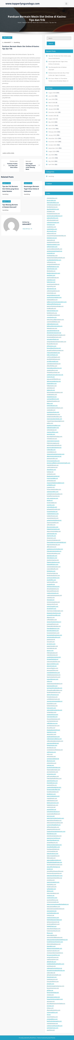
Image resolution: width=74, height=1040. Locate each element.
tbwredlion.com (51, 946)
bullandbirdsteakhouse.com (54, 862)
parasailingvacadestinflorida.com (56, 970)
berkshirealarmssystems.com (55, 392)
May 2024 (51, 161)
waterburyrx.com (51, 732)
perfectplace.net (51, 480)
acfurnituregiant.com (52, 220)
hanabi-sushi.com (51, 886)
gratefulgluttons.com (52, 513)
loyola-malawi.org (51, 502)
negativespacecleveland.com (54, 683)
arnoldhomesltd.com (52, 361)
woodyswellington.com (53, 924)
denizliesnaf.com (51, 747)
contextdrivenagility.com (53, 615)
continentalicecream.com (53, 566)
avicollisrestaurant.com (53, 725)
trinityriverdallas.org (52, 478)
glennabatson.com (52, 558)
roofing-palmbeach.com (53, 357)
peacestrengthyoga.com (53, 829)
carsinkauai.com (51, 966)
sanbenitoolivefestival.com (54, 520)
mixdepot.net (50, 895)
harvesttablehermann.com (54, 337)
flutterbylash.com (51, 977)
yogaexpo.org (51, 487)
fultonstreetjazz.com (52, 310)
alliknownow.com (51, 547)
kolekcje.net (50, 472)
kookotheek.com (51, 293)
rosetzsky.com (51, 597)
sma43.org (50, 869)
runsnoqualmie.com (52, 851)
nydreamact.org (51, 262)
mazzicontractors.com (53, 917)
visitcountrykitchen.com (53, 661)
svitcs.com (50, 754)
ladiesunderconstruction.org (54, 326)
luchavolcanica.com (52, 705)
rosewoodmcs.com (52, 897)
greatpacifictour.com (52, 714)
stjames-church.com (52, 604)
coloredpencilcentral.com (53, 363)
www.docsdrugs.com (52, 853)
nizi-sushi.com (51, 641)
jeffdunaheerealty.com (53, 827)
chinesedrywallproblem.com (54, 690)
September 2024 (53, 148)
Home (19, 22)
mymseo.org (50, 1006)
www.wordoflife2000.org (54, 379)
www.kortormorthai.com (53, 838)
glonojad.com (50, 600)
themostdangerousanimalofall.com (56, 542)
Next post (28, 161)
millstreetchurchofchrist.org (54, 968)
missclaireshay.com (52, 198)
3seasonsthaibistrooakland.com (55, 483)
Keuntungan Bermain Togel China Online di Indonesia (31, 188)
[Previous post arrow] (4, 165)
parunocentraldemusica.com (54, 937)
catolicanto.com (51, 474)
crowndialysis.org (51, 452)
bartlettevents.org (52, 313)
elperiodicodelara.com (53, 202)
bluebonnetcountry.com (53, 273)
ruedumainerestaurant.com (54, 595)
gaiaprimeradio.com (52, 646)
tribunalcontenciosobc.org (54, 551)
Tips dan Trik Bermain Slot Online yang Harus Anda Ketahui (10, 188)
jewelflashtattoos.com (53, 266)
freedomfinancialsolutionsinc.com (56, 831)
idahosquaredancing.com (54, 381)
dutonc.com (50, 650)
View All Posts (26, 229)
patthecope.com (51, 752)
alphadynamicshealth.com (54, 975)
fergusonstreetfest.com (53, 955)
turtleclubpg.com (51, 712)
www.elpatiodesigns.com (53, 928)
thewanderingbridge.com (54, 626)
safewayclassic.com (52, 246)
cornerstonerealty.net (53, 902)
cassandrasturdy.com (52, 518)
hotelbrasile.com (51, 308)
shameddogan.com (52, 783)
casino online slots (8, 153)
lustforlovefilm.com (52, 582)
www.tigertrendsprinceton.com (55, 818)
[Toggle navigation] (66, 3)
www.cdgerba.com (52, 935)
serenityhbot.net (51, 809)
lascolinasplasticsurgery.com (54, 864)
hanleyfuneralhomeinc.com (54, 416)
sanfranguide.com (52, 533)
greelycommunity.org (53, 593)
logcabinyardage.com (53, 792)
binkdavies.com (51, 571)
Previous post (13, 161)
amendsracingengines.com (54, 836)
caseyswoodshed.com (53, 743)
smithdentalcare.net (52, 1023)
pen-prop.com (51, 816)
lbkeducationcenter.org (53, 476)
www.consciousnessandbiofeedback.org (58, 904)
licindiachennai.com (52, 207)
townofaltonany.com (52, 679)
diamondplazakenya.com (53, 944)
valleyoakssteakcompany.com (55, 741)
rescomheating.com (52, 1017)
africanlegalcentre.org (53, 588)
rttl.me (49, 1014)
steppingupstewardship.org (54, 878)
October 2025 (52, 115)
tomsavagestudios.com (53, 461)
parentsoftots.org (52, 785)
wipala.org (50, 500)
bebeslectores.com (52, 328)
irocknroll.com (51, 377)
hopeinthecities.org (52, 511)
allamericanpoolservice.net (54, 456)
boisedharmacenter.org (53, 496)
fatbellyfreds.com (51, 926)
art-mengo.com (51, 644)
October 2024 (52, 145)
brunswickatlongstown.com (54, 635)
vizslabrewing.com (52, 394)
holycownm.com (51, 708)
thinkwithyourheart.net (53, 372)
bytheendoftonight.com (53, 509)
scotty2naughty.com (52, 606)
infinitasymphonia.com (53, 586)
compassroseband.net (53, 758)
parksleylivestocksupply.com (54, 494)
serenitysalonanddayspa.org (54, 216)
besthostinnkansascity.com (54, 1021)
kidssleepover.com (52, 238)
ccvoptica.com (51, 880)
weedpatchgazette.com (53, 401)
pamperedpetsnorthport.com (55, 408)
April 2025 (51, 125)
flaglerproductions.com (53, 562)
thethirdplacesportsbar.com (54, 919)
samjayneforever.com (52, 957)
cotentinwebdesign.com (53, 321)
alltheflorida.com (51, 961)
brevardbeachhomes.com (54, 348)
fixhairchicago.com (52, 745)
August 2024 (52, 151)
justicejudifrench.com (52, 624)
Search (51, 43)
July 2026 (51, 96)
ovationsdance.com (52, 467)
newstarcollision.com (52, 432)
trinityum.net (50, 915)
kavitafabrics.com (51, 703)
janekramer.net (51, 639)
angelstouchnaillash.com (53, 425)
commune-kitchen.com (53, 577)
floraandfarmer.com (52, 344)
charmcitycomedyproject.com (55, 611)
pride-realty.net (51, 972)
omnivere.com (51, 224)
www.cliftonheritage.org (53, 867)
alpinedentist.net (51, 288)
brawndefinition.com (52, 564)
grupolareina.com (51, 317)
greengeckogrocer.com (53, 441)
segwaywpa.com (51, 774)
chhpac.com (50, 1008)
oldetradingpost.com (52, 324)
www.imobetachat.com (53, 796)
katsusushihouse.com (53, 591)
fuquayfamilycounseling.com (55, 999)
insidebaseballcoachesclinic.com (55, 964)
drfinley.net (50, 990)
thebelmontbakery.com (53, 244)
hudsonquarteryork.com (53, 930)
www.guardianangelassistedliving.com (57, 939)
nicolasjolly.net (51, 584)
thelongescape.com (52, 653)
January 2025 (52, 135)
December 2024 (53, 138)
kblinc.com (50, 403)
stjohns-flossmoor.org (53, 694)
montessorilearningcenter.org (55, 953)
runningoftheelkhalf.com (53, 825)
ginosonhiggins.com (52, 668)
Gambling (17, 42)
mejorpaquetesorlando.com (54, 419)
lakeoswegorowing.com (53, 997)
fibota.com (50, 933)
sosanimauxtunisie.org (53, 284)
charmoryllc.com (51, 535)
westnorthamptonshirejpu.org (55, 306)
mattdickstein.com (52, 798)
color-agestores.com (52, 498)
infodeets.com (51, 211)
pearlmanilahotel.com (53, 277)
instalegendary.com (52, 255)
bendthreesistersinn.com (53, 692)
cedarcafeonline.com (52, 218)
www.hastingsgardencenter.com (55, 908)
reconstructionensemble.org (54, 701)
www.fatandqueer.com (53, 840)
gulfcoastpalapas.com (53, 776)
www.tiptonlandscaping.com (54, 875)
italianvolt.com (51, 390)
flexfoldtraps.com (51, 833)
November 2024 (53, 141)
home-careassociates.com (54, 489)
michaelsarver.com (52, 438)
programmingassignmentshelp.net (56, 235)
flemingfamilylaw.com (53, 992)
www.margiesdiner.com (53, 856)
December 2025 (53, 112)
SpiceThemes (51, 1038)
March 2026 (51, 102)
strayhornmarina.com (53, 560)
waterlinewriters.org (52, 780)
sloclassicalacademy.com (53, 553)
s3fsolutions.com (51, 346)
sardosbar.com (51, 388)
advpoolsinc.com (51, 734)
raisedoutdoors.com (52, 370)
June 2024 (51, 158)
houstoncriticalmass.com (53, 540)
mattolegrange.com (52, 655)
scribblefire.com (51, 485)
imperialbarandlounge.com (54, 368)
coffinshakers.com (52, 619)
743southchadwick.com (53, 352)
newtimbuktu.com (52, 229)
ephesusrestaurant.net (53, 922)
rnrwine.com (50, 995)
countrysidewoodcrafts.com (54, 249)
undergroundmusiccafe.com (54, 1025)
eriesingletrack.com (52, 405)
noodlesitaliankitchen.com (54, 260)
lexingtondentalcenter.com (54, 447)
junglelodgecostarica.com (54, 657)
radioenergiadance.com (53, 291)
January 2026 (52, 109)
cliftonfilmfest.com (52, 366)
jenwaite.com (50, 983)
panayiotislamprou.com (53, 295)
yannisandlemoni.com (53, 399)
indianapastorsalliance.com (54, 739)
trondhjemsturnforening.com (55, 942)
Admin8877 (7, 42)
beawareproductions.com (54, 613)
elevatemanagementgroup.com (55, 986)
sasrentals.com (51, 434)
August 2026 (52, 92)
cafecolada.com (51, 524)
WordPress (33, 1038)
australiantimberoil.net (53, 330)
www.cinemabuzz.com (53, 893)
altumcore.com (51, 761)
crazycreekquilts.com (52, 569)
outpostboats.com (52, 507)
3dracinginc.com (51, 538)
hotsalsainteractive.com (53, 213)
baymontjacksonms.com (53, 677)
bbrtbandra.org (51, 271)
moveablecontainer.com (53, 315)
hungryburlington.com (53, 633)
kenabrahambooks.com (53, 575)
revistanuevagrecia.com (53, 602)
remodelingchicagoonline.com (55, 871)
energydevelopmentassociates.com (56, 341)
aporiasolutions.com (52, 772)
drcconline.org (51, 727)
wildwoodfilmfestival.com (54, 304)
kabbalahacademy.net (53, 427)
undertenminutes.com (53, 222)
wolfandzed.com (51, 889)
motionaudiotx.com (52, 1012)
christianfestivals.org (52, 659)
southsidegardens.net (53, 913)
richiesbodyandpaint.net (53, 205)
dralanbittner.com (51, 397)
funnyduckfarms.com (53, 981)
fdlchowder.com (51, 858)
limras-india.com (51, 200)
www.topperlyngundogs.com (23, 3)
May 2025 (51, 122)
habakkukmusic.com (52, 805)
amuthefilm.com (51, 580)
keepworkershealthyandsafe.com (56, 257)
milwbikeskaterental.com (53, 675)
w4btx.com (50, 423)
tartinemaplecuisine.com (53, 637)
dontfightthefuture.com (53, 359)
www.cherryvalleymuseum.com (55, 319)
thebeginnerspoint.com (53, 529)
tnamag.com (50, 765)
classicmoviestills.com (53, 522)
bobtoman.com (51, 282)
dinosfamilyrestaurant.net (54, 332)
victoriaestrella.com (52, 716)
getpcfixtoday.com (52, 268)
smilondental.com (52, 430)
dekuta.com (50, 891)
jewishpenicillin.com (52, 458)
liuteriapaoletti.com (52, 686)
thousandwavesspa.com (53, 719)
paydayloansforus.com (53, 242)
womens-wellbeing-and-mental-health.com (58, 463)
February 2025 (52, 132)
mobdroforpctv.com (52, 516)
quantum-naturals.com (53, 950)
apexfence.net (51, 1030)
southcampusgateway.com (54, 297)
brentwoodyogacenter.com (54, 873)
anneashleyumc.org (52, 842)
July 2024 (51, 154)
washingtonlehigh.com (53, 882)
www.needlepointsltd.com (54, 860)
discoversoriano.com (52, 527)
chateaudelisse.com (52, 299)
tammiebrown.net (52, 648)
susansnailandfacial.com (53, 814)
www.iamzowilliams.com (53, 906)
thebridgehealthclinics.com (54, 778)
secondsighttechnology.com (54, 436)
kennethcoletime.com (53, 630)
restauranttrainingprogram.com (55, 454)
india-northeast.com (52, 355)
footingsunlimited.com (53, 849)
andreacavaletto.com (52, 491)
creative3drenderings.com (54, 787)
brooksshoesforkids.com (53, 767)
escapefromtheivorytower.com (55, 350)
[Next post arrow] (39, 165)
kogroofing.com (51, 286)
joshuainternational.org (53, 811)
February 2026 (52, 105)
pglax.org (49, 681)
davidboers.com (51, 794)
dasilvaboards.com (52, 555)
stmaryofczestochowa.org (54, 622)
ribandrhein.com (51, 469)
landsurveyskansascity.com (54, 845)
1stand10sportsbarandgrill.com (55, 421)
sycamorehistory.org (52, 900)
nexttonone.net (51, 807)
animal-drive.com (51, 763)
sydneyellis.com (51, 449)
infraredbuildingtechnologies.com (56, 335)
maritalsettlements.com (53, 672)
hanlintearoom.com (52, 979)
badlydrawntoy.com (52, 800)
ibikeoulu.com (51, 617)
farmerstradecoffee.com (53, 789)
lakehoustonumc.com (53, 803)
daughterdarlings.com (53, 209)
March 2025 (51, 128)
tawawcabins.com (51, 383)
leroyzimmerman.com (53, 988)
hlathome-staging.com (53, 443)
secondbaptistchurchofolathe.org (56, 1003)
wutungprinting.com (52, 670)
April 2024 (51, 164)
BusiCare (43, 1038)
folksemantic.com (51, 385)
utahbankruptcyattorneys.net (55, 374)
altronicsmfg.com (51, 231)
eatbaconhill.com (51, 233)
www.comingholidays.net (54, 531)
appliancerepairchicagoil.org (54, 251)
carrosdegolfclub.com (53, 339)
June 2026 (51, 99)
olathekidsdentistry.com (53, 414)
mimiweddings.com (52, 1019)
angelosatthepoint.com (53, 736)
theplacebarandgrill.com (53, 730)
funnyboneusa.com (52, 697)
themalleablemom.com (53, 628)
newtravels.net (51, 240)
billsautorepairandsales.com (54, 948)
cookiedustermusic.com (53, 699)
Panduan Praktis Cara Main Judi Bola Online (12, 165)
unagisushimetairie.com (53, 264)
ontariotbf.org (51, 253)
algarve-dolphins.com (53, 664)
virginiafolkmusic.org (52, 465)
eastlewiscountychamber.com (55, 549)
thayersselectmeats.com (53, 769)
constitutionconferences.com (55, 750)
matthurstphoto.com (52, 959)
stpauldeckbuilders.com (53, 847)
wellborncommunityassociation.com (57, 302)
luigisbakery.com (51, 884)
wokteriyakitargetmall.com (54, 445)
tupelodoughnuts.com (53, 412)
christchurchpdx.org (52, 573)
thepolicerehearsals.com (53, 544)
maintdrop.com (51, 280)
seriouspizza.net (51, 756)
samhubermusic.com (52, 1028)
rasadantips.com (51, 227)
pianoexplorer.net (51, 911)
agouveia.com (51, 1001)
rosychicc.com (51, 505)
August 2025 (52, 119)
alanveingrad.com (52, 666)
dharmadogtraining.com (53, 1010)
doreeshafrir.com (51, 608)
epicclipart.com (51, 275)
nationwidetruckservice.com (54, 710)
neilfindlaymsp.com (52, 723)
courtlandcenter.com (52, 721)
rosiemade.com (51, 410)
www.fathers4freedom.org (54, 820)
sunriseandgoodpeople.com (54, 688)
